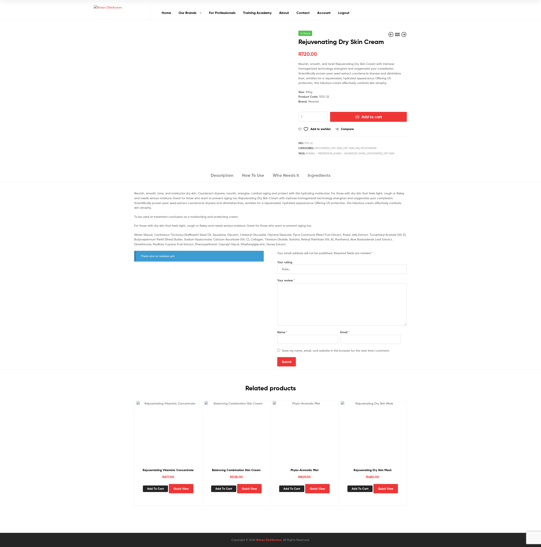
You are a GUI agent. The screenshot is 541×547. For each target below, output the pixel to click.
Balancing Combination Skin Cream (236, 470)
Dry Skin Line (351, 148)
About (284, 13)
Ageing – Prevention (319, 153)
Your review (286, 280)
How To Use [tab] (253, 175)
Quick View (178, 436)
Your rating (284, 262)
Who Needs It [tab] (286, 175)
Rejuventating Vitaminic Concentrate (168, 470)
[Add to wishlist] (157, 436)
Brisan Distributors (268, 540)
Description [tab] (222, 175)
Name (282, 332)
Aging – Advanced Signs (349, 153)
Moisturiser (368, 148)
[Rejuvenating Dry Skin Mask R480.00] (404, 35)
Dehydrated (322, 148)
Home (166, 13)
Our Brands (187, 13)
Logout (343, 13)
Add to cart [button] (155, 489)
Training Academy (257, 13)
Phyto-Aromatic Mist (304, 470)
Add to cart (372, 116)
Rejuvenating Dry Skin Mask (373, 470)
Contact (303, 13)
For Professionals (222, 13)
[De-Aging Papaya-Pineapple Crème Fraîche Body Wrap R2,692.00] (391, 35)
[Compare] (168, 436)
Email (345, 332)
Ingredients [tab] (319, 175)
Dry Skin (336, 148)
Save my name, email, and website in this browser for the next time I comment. (335, 350)
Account (324, 13)
